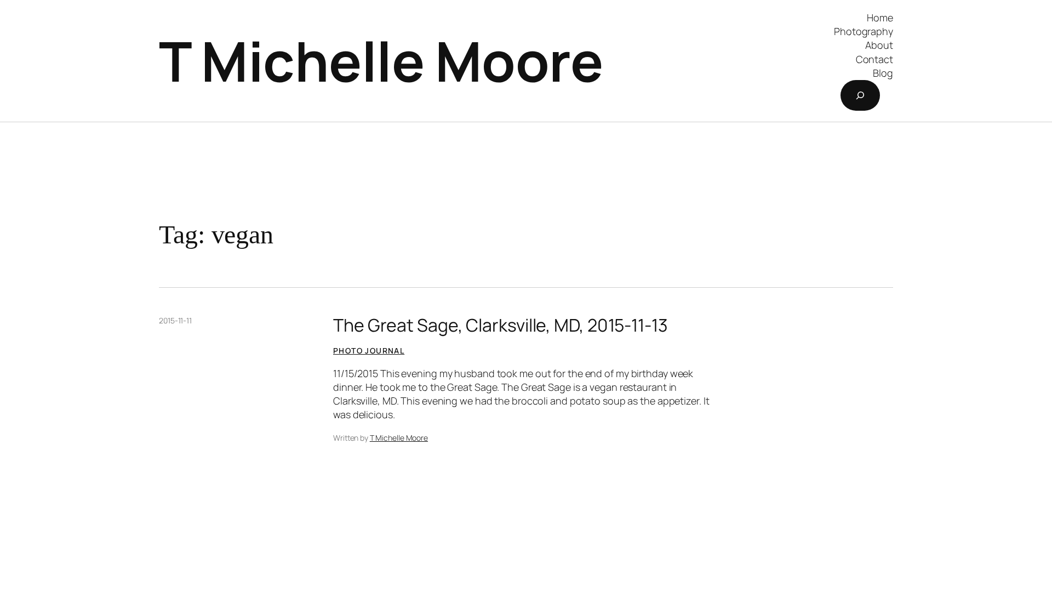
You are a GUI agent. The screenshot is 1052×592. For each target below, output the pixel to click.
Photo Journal (368, 350)
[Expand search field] (860, 95)
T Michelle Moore (381, 60)
